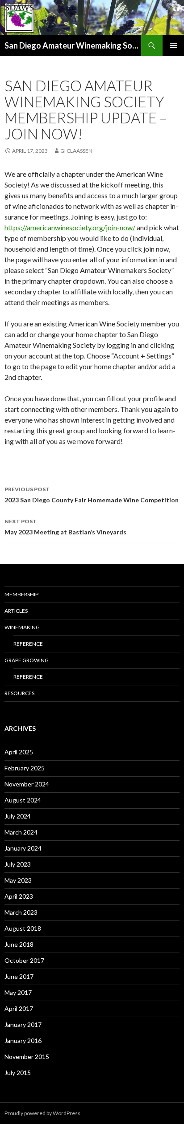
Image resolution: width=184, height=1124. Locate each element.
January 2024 (23, 848)
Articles (16, 610)
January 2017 (23, 1024)
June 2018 (18, 944)
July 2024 (17, 816)
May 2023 (18, 880)
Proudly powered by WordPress (42, 1113)
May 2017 (18, 992)
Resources (19, 693)
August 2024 (22, 800)
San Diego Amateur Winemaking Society (72, 45)
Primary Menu (173, 45)
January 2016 (23, 1040)
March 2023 (21, 912)
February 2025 (24, 768)
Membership (21, 594)
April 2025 (18, 752)
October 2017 (24, 960)
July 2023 (17, 864)
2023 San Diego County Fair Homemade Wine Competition (91, 495)
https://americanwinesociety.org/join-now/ (69, 227)
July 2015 (17, 1072)
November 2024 (26, 784)
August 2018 (22, 928)
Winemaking (22, 627)
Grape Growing (26, 660)
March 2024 (21, 832)
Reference (28, 643)
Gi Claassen (76, 150)
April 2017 (18, 1008)
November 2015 (26, 1056)
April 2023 (18, 896)
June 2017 (18, 976)
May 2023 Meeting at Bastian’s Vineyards (65, 527)
